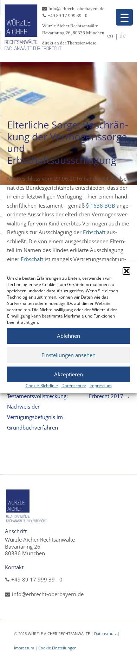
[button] (126, 270)
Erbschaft (94, 232)
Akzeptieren (68, 374)
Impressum (101, 386)
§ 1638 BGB (100, 205)
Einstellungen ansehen (68, 354)
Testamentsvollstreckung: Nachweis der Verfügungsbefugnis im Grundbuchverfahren (37, 406)
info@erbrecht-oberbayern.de (48, 594)
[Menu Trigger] (124, 17)
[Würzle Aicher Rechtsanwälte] (33, 50)
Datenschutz (73, 386)
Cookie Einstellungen (57, 647)
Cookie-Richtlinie (42, 386)
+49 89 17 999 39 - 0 (37, 579)
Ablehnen (68, 335)
